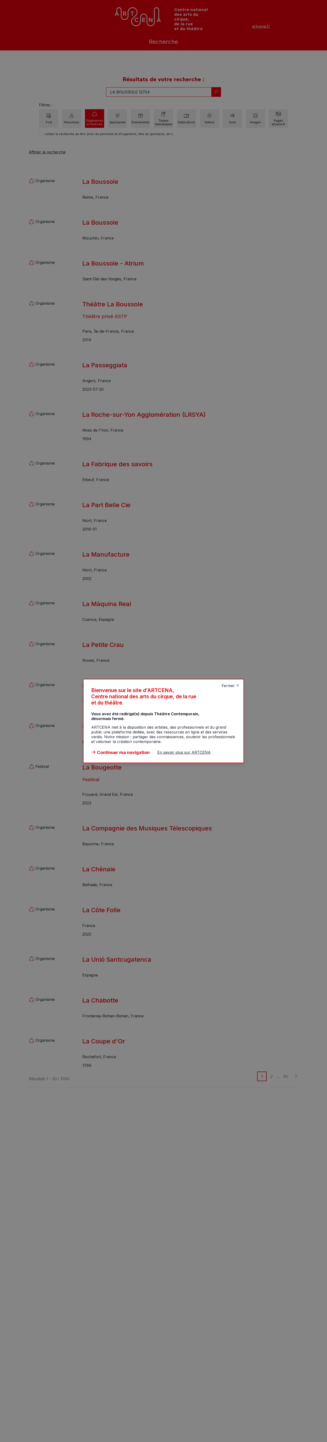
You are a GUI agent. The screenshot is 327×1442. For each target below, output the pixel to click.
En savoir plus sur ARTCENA (184, 752)
